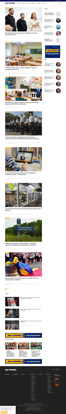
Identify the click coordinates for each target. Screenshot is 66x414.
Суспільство (46, 24)
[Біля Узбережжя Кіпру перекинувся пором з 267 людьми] (58, 26)
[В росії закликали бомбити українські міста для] (58, 20)
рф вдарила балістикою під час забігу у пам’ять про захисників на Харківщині (31, 321)
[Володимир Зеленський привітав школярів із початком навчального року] (23, 19)
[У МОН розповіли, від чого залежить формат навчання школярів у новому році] (23, 54)
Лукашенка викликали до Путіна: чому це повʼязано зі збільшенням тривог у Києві (49, 71)
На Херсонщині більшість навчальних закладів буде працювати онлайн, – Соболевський (20, 173)
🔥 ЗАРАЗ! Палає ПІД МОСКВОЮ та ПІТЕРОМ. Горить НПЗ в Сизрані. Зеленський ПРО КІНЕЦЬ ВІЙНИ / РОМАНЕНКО (36, 354)
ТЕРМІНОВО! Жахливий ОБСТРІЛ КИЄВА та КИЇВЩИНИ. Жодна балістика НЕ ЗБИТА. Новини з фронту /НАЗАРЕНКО (23, 354)
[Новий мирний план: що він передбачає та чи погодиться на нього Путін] (58, 90)
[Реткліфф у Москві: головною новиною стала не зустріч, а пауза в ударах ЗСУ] (58, 84)
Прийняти (4, 412)
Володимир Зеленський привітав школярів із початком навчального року (21, 33)
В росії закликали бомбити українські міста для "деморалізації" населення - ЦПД (49, 20)
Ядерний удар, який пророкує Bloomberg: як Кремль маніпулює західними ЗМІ (49, 77)
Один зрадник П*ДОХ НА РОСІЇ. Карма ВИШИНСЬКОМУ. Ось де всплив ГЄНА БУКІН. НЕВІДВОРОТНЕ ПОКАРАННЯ (49, 14)
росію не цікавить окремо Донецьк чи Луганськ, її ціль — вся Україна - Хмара (30, 310)
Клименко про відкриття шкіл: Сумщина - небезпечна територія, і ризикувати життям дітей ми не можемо (20, 244)
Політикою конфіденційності (5, 410)
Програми (33, 3)
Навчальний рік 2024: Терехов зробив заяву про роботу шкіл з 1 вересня (23, 209)
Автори (45, 62)
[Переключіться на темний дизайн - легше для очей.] (58, 3)
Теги (11, 36)
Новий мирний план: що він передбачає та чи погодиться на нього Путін (48, 90)
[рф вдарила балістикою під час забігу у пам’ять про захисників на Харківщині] (12, 325)
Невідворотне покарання (48, 11)
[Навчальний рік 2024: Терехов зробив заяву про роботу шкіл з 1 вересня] (23, 195)
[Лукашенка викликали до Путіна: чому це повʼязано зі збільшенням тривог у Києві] (58, 71)
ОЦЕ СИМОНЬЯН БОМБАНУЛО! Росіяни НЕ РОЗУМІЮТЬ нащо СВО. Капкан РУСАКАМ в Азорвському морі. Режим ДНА (48, 40)
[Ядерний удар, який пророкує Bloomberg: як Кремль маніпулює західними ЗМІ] (58, 77)
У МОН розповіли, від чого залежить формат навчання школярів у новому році (21, 68)
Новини (18, 3)
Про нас (43, 3)
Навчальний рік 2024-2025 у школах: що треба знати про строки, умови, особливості (21, 278)
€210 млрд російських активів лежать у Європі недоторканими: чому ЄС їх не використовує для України (49, 64)
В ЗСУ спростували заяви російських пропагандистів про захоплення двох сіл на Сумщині (30, 298)
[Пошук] (60, 3)
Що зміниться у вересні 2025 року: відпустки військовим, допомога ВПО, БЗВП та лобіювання (22, 103)
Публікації (24, 3)
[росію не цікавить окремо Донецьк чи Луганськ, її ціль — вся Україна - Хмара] (12, 313)
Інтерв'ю (39, 3)
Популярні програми (9, 339)
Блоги (28, 3)
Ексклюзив (7, 42)
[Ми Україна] (10, 3)
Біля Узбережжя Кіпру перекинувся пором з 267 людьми (48, 27)
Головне (45, 31)
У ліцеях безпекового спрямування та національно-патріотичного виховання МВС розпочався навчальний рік (22, 137)
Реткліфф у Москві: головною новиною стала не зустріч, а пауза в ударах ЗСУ (49, 84)
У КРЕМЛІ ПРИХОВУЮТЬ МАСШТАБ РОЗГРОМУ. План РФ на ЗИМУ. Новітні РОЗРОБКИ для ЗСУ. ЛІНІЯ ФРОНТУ (10, 354)
